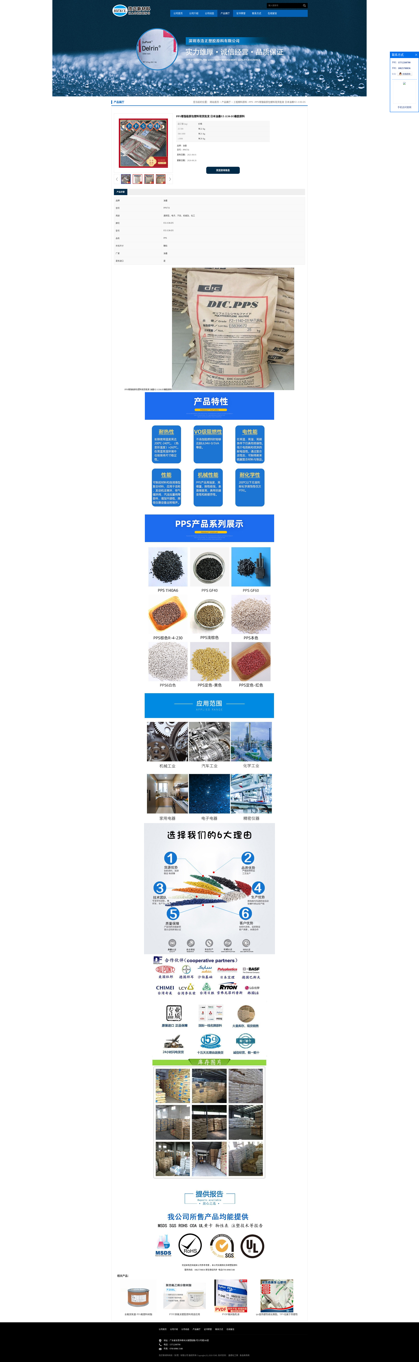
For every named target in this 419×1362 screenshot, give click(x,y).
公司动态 (209, 13)
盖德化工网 (233, 1355)
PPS (251, 102)
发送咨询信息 (223, 170)
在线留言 (272, 13)
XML (215, 1355)
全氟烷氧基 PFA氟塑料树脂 (138, 1314)
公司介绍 (193, 13)
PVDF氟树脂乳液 (230, 1314)
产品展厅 (225, 13)
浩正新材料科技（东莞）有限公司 (173, 1355)
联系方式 (256, 13)
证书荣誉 (241, 13)
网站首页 (214, 102)
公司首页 (178, 13)
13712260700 (175, 1344)
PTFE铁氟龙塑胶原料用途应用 (184, 1314)
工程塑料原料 (240, 102)
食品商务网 (244, 1355)
